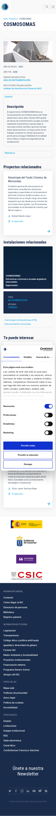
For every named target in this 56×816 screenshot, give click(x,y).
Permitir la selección (28, 455)
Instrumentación (17, 300)
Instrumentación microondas (18, 324)
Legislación (9, 630)
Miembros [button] (10, 153)
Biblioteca (8, 612)
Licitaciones (9, 726)
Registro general (12, 617)
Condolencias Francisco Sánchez (21, 750)
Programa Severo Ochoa (16, 669)
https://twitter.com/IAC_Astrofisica (10, 791)
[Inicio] (5, 7)
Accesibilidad (10, 707)
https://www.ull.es (27, 559)
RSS (5, 735)
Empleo (7, 721)
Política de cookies (13, 702)
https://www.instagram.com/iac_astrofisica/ (22, 791)
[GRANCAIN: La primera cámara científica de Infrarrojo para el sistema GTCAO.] (49, 504)
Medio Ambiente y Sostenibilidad (20, 655)
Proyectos (13, 19)
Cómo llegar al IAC (13, 602)
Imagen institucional (14, 730)
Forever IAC (9, 650)
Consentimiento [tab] (11, 357)
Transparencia (11, 635)
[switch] (49, 415)
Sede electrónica (12, 740)
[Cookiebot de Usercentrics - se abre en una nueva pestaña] (40, 349)
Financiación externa (14, 665)
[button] (28, 51)
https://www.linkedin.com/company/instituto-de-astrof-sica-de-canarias (28, 791)
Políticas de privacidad (15, 693)
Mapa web (8, 688)
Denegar (28, 464)
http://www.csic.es (26, 576)
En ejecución (17, 221)
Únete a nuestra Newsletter (28, 771)
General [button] (8, 96)
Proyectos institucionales (16, 660)
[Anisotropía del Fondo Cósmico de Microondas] (49, 231)
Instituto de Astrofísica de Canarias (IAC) (22, 88)
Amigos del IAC (11, 674)
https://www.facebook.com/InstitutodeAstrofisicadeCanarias (16, 791)
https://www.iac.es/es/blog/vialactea (46, 791)
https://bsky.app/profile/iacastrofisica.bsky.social (40, 791)
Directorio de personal (15, 607)
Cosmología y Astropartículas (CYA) (21, 320)
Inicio (5, 19)
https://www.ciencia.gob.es (27, 524)
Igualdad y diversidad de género (20, 645)
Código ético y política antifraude (21, 640)
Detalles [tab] (28, 357)
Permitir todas (28, 445)
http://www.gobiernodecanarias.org (27, 541)
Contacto (8, 597)
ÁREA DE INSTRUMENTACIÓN (16, 80)
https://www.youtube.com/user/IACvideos (34, 791)
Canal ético (9, 745)
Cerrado (12, 307)
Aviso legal (9, 697)
